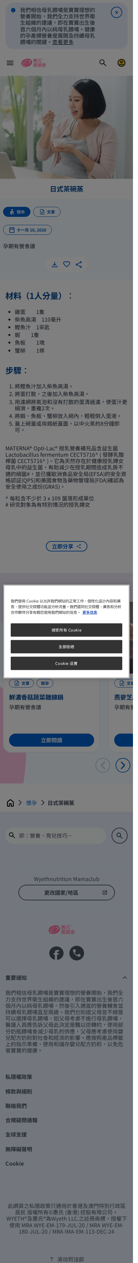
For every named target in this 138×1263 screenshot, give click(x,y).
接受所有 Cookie (66, 630)
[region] (66, 632)
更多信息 (89, 612)
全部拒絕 (66, 646)
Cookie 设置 (66, 663)
